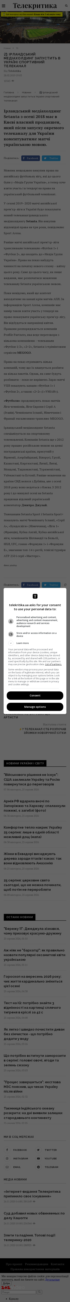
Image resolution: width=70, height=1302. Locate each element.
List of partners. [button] (53, 664)
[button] (35, 643)
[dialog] (35, 651)
